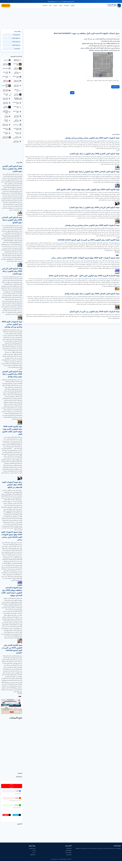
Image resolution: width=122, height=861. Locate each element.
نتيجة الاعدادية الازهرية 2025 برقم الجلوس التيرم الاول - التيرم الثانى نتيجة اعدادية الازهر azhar (84, 276)
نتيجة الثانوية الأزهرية (16, 45)
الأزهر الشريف (68, 854)
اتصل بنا (33, 850)
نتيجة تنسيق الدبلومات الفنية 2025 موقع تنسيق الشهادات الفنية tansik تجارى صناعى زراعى (85, 258)
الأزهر (50, 5)
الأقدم (72, 92)
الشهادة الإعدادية (68, 850)
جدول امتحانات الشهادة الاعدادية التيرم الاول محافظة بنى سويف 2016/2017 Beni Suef (87, 33)
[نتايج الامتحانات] (11, 713)
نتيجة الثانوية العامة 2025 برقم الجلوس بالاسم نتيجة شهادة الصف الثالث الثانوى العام (88, 189)
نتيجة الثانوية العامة (16, 34)
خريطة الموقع (32, 854)
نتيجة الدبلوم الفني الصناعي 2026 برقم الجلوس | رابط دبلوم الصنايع (94, 172)
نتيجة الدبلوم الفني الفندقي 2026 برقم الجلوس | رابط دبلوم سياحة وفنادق (92, 294)
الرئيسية (72, 5)
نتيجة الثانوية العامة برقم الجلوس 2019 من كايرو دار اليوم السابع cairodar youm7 (89, 240)
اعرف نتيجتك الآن (5, 5)
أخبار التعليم (45, 5)
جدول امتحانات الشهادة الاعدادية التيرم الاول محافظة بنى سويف (96, 48)
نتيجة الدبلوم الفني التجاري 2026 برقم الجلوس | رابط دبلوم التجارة (95, 154)
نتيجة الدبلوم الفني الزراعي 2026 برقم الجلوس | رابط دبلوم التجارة (94, 207)
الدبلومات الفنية (68, 852)
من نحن (33, 852)
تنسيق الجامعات (17, 48)
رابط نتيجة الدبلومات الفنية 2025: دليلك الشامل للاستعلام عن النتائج (12, 484)
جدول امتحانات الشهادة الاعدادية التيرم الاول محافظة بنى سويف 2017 (103, 80)
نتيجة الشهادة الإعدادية (16, 38)
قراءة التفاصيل (115, 86)
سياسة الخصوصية (32, 848)
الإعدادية (60, 5)
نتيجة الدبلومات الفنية (16, 41)
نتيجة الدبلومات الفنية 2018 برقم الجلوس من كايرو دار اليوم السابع (95, 311)
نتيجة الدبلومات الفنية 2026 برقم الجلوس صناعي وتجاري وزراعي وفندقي (92, 138)
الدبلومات (55, 5)
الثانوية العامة (66, 5)
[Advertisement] (61, 19)
